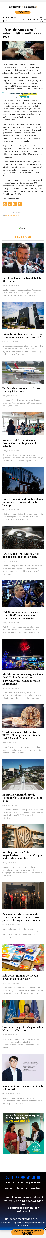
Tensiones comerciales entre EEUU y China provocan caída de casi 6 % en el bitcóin (21, 735)
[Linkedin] (33, 1177)
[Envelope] (38, 1177)
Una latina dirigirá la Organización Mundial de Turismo (22, 1029)
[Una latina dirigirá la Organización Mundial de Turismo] (23, 1011)
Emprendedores (33, 1182)
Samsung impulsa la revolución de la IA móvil (22, 1087)
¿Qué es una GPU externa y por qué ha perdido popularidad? (20, 555)
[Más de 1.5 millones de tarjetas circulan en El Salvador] (23, 957)
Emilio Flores (8, 213)
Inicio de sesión (42, 19)
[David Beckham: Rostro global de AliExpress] (23, 258)
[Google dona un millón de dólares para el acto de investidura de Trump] (23, 480)
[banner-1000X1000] (23, 1133)
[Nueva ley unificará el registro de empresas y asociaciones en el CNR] (23, 315)
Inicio (7, 1182)
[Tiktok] (28, 1177)
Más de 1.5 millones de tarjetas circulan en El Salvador (20, 977)
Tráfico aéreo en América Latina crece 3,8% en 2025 (21, 390)
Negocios (9, 1188)
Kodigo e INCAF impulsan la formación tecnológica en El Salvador (19, 443)
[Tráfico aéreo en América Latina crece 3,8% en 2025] (23, 372)
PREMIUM (33, 19)
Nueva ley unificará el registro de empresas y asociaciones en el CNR (22, 335)
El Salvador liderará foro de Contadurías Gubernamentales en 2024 (22, 797)
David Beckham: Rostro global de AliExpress (21, 279)
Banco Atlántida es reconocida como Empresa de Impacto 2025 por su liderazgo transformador (21, 917)
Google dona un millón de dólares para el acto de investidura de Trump (22, 502)
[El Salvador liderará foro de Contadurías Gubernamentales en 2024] (23, 774)
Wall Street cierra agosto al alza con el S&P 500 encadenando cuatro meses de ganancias (21, 615)
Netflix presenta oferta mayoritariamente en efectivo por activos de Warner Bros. (22, 855)
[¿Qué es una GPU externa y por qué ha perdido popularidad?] (23, 537)
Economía (16, 215)
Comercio (18, 1182)
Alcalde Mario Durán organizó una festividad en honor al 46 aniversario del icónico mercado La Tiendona (22, 679)
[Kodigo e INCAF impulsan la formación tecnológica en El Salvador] (23, 423)
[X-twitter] (7, 1177)
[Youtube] (23, 1177)
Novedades (36, 1188)
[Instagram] (18, 1177)
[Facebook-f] (12, 1177)
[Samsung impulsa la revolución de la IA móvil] (23, 1067)
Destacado (8, 215)
